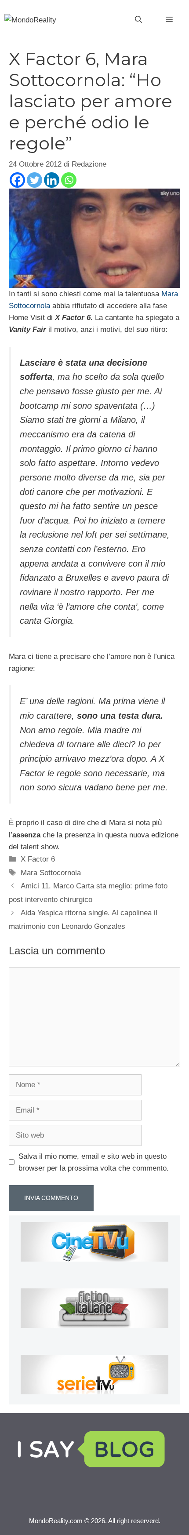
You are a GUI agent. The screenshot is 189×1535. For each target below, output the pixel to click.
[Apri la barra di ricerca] (138, 20)
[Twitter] (34, 180)
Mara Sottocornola (51, 873)
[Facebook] (17, 180)
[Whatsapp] (68, 180)
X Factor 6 (38, 859)
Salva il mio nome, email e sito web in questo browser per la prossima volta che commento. (93, 1162)
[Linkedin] (51, 180)
